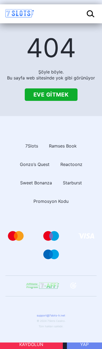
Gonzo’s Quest (35, 164)
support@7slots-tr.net (51, 315)
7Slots (31, 146)
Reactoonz (71, 164)
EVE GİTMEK (51, 94)
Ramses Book (63, 146)
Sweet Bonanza (36, 182)
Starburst (72, 182)
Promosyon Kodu (51, 201)
